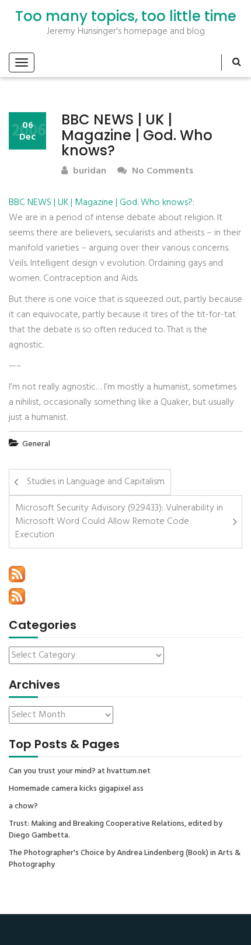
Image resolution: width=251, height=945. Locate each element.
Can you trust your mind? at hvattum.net (80, 771)
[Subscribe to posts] (17, 574)
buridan (88, 171)
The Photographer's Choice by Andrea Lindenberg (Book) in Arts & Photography (124, 859)
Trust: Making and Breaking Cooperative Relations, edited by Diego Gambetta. (115, 830)
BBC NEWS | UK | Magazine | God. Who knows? (101, 202)
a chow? (23, 806)
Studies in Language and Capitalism (96, 481)
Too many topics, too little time (125, 16)
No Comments (161, 171)
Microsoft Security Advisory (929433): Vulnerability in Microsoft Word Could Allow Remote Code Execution (119, 522)
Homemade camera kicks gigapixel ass (76, 789)
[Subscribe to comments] (17, 596)
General (36, 444)
